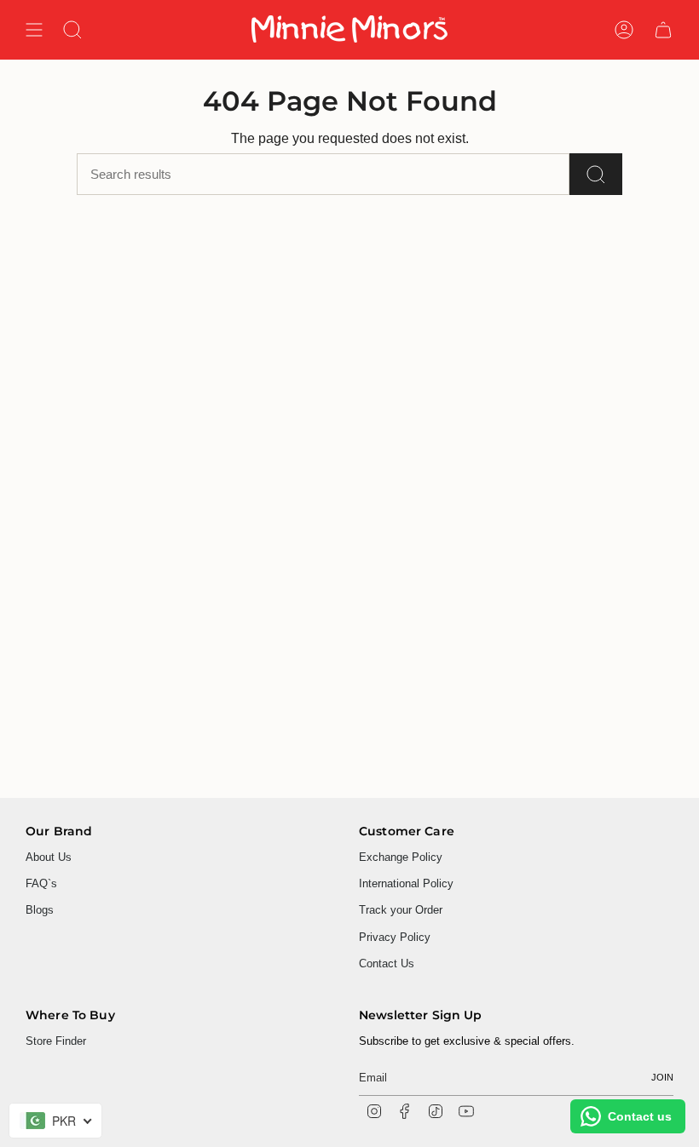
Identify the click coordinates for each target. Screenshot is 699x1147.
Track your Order (400, 909)
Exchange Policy (400, 857)
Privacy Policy (394, 937)
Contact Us (386, 963)
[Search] (595, 174)
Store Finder (56, 1041)
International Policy (406, 883)
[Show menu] (34, 29)
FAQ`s (41, 883)
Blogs (40, 909)
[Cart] (663, 29)
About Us (49, 857)
